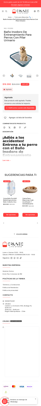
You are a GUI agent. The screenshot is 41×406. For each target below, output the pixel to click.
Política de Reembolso (10, 287)
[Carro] (38, 11)
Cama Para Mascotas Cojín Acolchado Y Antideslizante (28, 201)
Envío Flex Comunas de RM (12, 274)
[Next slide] (36, 76)
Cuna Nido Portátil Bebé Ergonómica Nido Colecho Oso (10, 200)
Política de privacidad (10, 290)
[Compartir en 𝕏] (9, 127)
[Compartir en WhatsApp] (14, 127)
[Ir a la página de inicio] (20, 11)
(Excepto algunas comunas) (20, 5)
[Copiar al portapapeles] (25, 127)
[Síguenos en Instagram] (11, 258)
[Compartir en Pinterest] (20, 127)
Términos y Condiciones (11, 285)
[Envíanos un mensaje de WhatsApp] (5, 401)
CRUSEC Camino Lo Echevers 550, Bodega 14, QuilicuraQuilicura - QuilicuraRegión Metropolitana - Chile (18, 307)
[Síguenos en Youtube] (18, 258)
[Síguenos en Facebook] (14, 258)
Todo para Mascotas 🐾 (22, 17)
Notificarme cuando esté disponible (21, 108)
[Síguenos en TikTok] (21, 258)
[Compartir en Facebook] (4, 127)
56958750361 (10, 301)
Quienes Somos (8, 271)
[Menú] (2, 11)
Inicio (10, 17)
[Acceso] (34, 11)
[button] (21, 351)
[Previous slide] (4, 76)
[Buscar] (6, 11)
